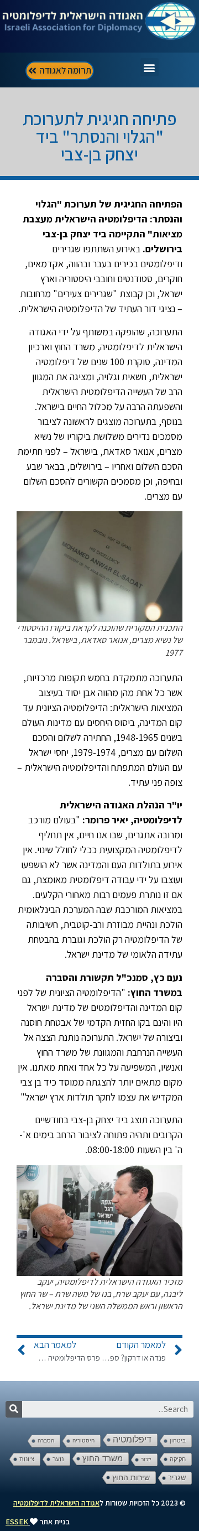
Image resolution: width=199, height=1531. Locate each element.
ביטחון (178, 1440)
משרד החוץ (102, 1458)
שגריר (177, 1477)
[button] (149, 67)
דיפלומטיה (132, 1439)
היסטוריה (83, 1440)
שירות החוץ (131, 1477)
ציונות (26, 1459)
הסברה (46, 1440)
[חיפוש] (14, 1409)
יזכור (146, 1459)
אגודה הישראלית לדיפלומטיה (56, 1503)
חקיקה (178, 1459)
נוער (58, 1459)
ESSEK (17, 1522)
